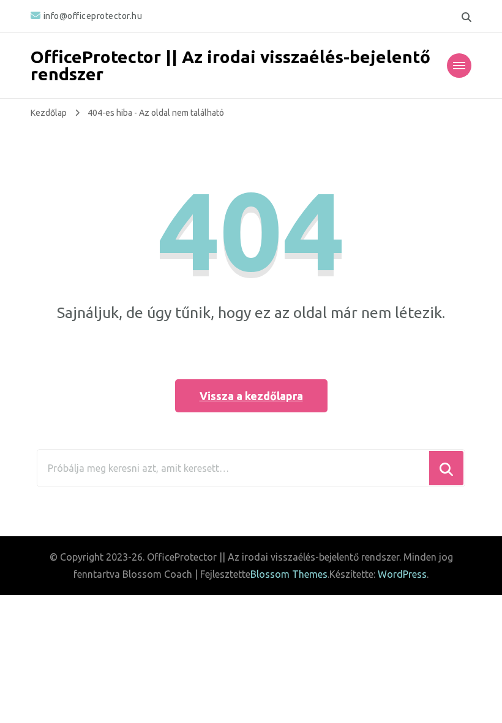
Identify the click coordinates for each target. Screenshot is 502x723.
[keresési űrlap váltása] (466, 17)
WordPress (402, 574)
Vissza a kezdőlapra (251, 396)
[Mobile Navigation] (459, 65)
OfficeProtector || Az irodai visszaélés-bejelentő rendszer (230, 65)
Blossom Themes (289, 574)
